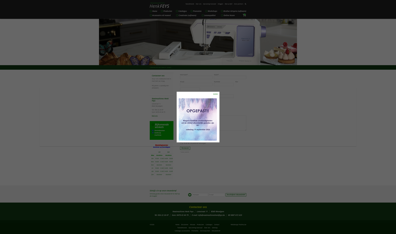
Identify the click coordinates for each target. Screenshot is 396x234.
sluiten (215, 94)
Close (386, 6)
